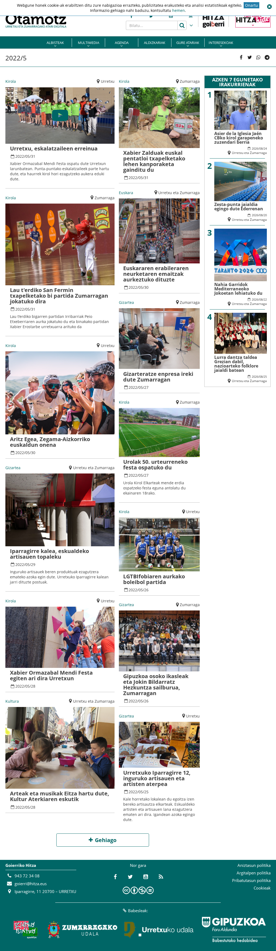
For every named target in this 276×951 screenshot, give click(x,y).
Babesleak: (138, 910)
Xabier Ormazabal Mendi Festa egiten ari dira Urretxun (51, 675)
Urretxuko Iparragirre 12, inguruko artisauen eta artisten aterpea (157, 778)
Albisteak (55, 42)
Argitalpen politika (254, 873)
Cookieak (262, 888)
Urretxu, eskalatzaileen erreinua (54, 148)
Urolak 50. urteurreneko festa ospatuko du (155, 464)
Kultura (12, 701)
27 (146, 387)
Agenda (122, 42)
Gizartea (12, 467)
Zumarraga (105, 197)
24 (265, 148)
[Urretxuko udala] (159, 929)
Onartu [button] (251, 5)
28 (33, 686)
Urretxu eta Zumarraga (94, 467)
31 (33, 156)
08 (261, 148)
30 (33, 452)
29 (33, 564)
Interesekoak (221, 42)
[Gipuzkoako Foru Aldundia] (233, 929)
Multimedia (88, 42)
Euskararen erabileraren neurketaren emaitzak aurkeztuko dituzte (156, 274)
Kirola (10, 81)
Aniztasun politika (254, 865)
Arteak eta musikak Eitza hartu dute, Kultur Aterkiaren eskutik (59, 796)
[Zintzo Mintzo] (25, 929)
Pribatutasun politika (251, 880)
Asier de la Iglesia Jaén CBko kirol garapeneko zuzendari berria (238, 138)
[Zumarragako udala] (83, 929)
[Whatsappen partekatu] (258, 57)
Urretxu (108, 81)
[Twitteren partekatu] (249, 57)
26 (146, 589)
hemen (178, 10)
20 (265, 215)
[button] (269, 7)
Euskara (126, 192)
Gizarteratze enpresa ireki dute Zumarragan (158, 376)
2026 (255, 148)
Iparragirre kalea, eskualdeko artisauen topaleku (49, 553)
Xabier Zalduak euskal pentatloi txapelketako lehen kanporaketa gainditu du (154, 161)
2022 (19, 156)
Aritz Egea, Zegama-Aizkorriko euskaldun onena (50, 441)
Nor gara (138, 865)
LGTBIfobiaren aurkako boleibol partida (154, 579)
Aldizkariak (154, 42)
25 (146, 791)
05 (27, 156)
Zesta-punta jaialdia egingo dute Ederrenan (238, 206)
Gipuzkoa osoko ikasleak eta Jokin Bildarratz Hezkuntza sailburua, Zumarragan (155, 684)
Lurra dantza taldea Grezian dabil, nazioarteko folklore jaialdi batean (236, 363)
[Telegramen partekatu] (267, 57)
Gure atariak (187, 42)
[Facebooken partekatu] (241, 57)
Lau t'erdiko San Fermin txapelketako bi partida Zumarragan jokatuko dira (59, 295)
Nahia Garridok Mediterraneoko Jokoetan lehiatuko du (238, 288)
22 (265, 299)
